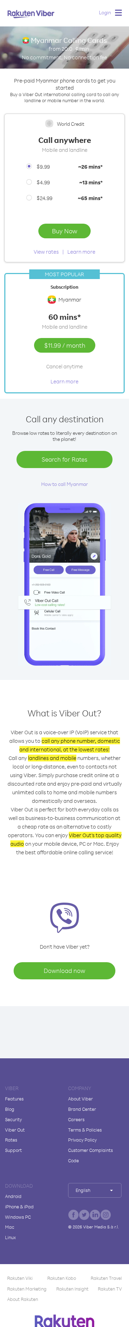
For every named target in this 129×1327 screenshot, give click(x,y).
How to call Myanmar (64, 484)
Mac (9, 1227)
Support (13, 1150)
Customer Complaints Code (90, 1155)
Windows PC (18, 1217)
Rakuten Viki (20, 1278)
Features (14, 1099)
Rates (11, 1140)
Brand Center (82, 1109)
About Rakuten (22, 1299)
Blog (9, 1109)
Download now (64, 970)
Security (13, 1119)
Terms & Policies (85, 1130)
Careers (76, 1119)
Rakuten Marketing (27, 1289)
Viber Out (15, 1130)
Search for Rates (64, 459)
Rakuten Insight (72, 1289)
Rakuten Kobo (61, 1278)
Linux (10, 1237)
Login (105, 12)
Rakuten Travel (106, 1278)
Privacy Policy (82, 1140)
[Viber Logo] (31, 14)
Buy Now (64, 231)
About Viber (80, 1099)
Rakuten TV (110, 1289)
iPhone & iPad (19, 1206)
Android (13, 1196)
